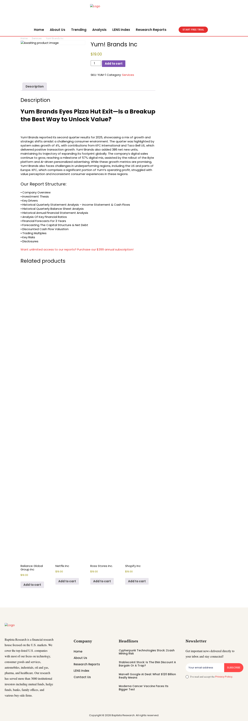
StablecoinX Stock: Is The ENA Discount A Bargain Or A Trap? (147, 663)
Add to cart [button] (32, 585)
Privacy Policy (223, 677)
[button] (174, 29)
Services (37, 38)
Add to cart (113, 64)
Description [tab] (35, 86)
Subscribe (233, 667)
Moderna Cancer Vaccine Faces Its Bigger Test (143, 687)
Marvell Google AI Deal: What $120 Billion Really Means (147, 675)
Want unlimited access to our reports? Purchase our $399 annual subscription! (77, 249)
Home (24, 38)
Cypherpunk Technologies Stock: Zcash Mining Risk (147, 652)
